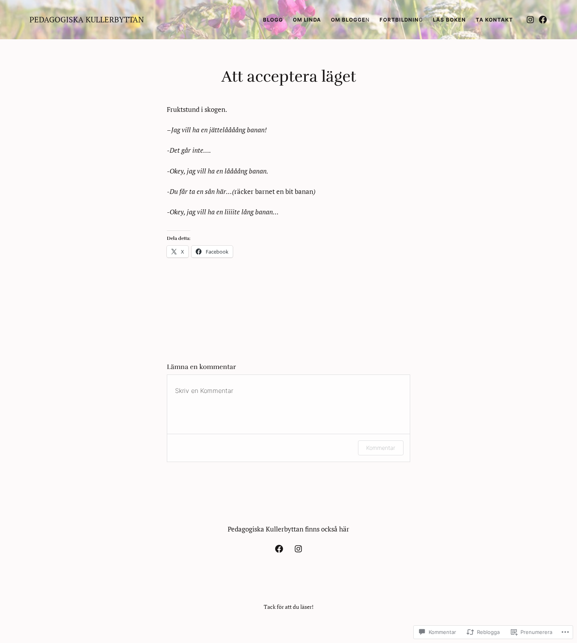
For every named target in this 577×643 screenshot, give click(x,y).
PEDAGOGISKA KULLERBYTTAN (86, 19)
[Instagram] (530, 19)
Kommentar (380, 447)
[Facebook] (543, 19)
